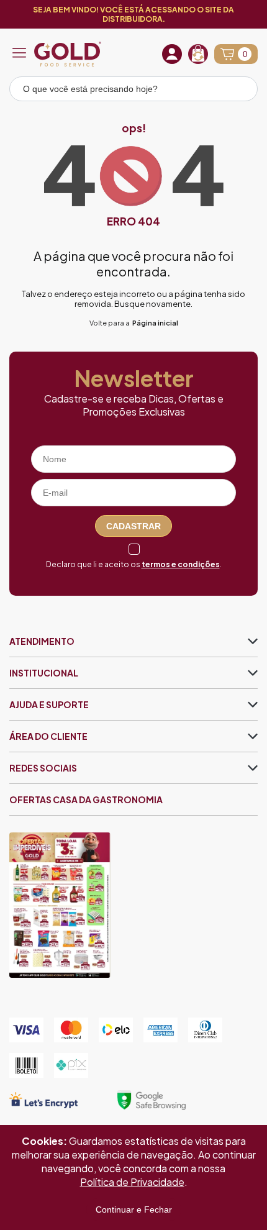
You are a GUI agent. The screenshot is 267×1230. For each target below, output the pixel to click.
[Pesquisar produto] (239, 90)
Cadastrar (133, 526)
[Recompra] (198, 54)
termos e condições (181, 564)
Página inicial (155, 323)
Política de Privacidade (132, 1181)
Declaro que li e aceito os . (134, 564)
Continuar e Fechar (134, 1209)
